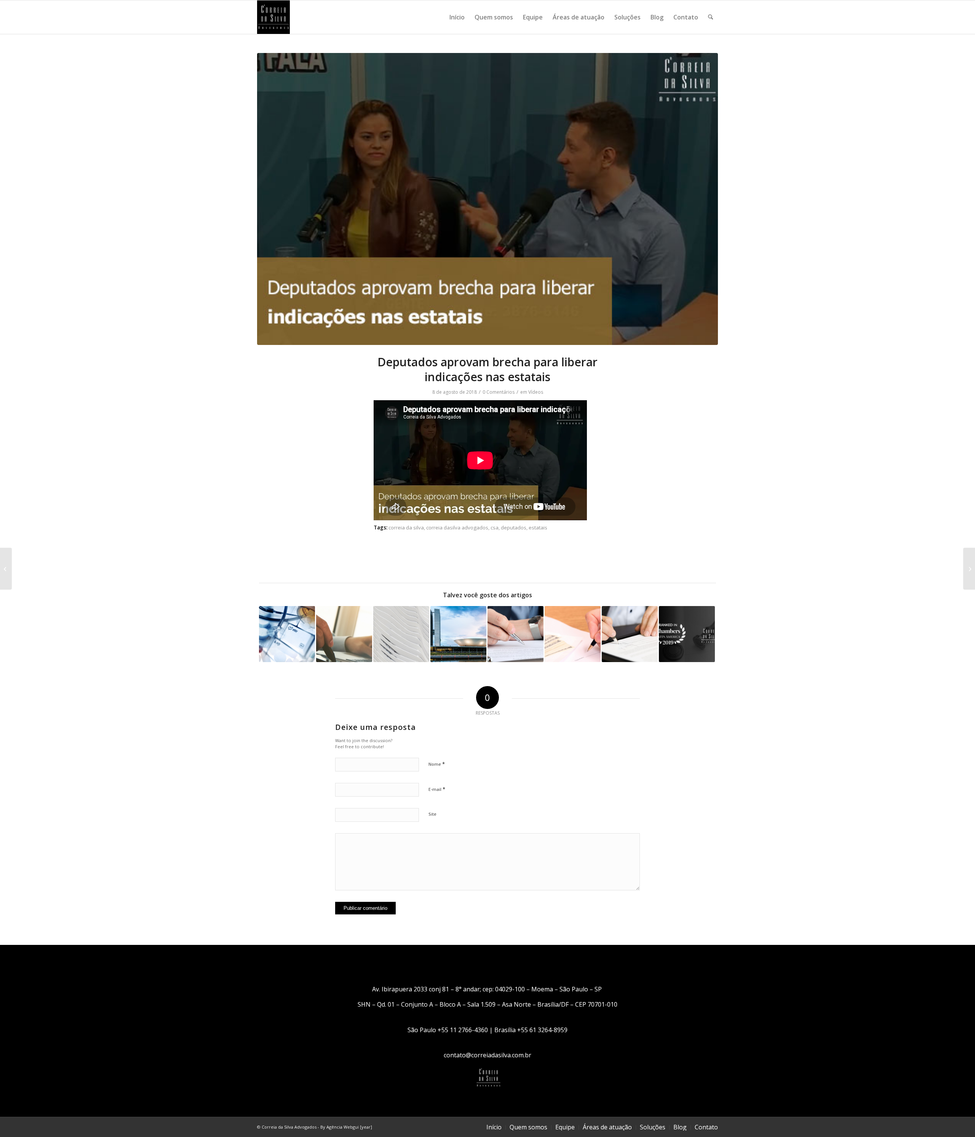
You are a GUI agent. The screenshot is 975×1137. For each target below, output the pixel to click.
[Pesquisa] (710, 17)
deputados (513, 527)
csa (495, 527)
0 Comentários (499, 392)
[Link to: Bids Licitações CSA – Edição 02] (401, 634)
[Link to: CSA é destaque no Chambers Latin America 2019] (687, 634)
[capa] (487, 199)
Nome (436, 763)
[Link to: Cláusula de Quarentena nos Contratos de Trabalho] (630, 634)
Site (432, 814)
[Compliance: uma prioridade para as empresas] (6, 569)
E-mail (436, 789)
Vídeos (535, 392)
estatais (538, 527)
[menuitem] (457, 17)
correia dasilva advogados (457, 527)
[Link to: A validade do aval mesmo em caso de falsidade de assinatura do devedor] (573, 634)
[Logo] (273, 17)
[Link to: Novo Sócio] (344, 634)
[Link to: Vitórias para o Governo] (458, 634)
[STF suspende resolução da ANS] (969, 569)
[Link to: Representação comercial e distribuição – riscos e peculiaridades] (515, 634)
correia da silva (406, 527)
